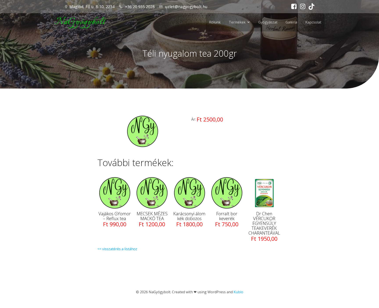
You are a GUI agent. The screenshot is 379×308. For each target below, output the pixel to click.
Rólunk (215, 22)
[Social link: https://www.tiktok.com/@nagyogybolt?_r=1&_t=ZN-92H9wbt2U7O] (310, 6)
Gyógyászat (267, 22)
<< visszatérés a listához (117, 248)
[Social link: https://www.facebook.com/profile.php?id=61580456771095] (292, 6)
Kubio (238, 292)
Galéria (291, 22)
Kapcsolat (313, 22)
